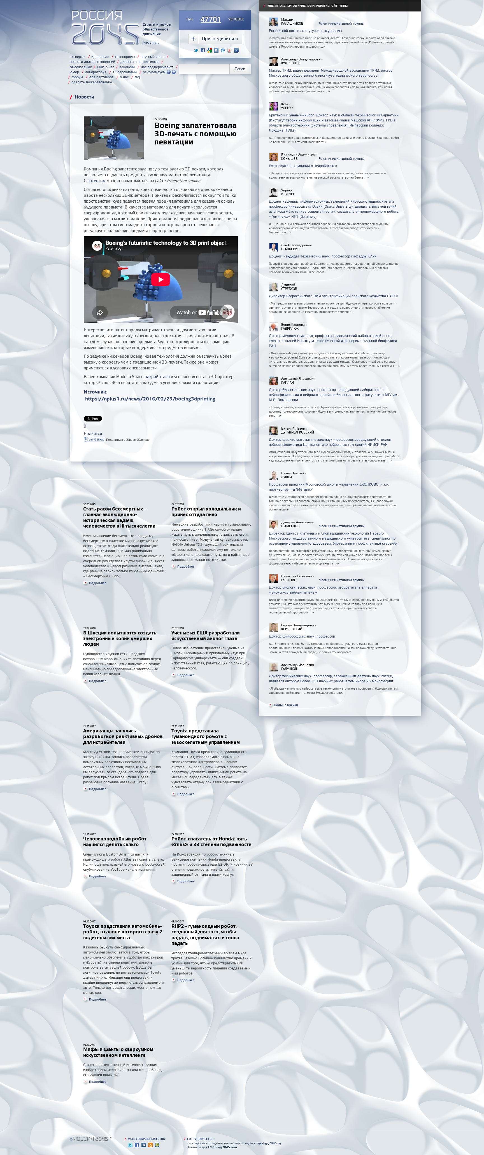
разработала (157, 376)
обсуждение (81, 66)
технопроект (125, 56)
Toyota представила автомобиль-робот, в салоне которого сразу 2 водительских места (122, 931)
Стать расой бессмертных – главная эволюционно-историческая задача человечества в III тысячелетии (119, 517)
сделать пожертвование (91, 82)
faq (137, 76)
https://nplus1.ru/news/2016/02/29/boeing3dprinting (150, 398)
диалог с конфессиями (139, 61)
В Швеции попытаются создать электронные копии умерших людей (119, 638)
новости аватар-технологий (92, 61)
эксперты (77, 56)
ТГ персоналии (125, 71)
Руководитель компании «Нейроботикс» (303, 165)
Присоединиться (220, 38)
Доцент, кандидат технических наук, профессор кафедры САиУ (322, 256)
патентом (96, 181)
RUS (146, 43)
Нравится (93, 433)
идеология (100, 56)
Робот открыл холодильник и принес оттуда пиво (206, 511)
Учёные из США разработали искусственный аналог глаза (205, 635)
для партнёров (101, 76)
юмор (74, 71)
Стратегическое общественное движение (157, 29)
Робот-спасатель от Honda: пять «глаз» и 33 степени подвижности (212, 841)
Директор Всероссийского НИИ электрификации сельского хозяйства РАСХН (333, 295)
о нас (124, 76)
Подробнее (97, 583)
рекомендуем (155, 71)
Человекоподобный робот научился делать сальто (114, 841)
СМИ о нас (105, 66)
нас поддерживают (157, 66)
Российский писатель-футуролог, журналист (306, 30)
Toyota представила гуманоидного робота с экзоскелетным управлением (205, 736)
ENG (155, 43)
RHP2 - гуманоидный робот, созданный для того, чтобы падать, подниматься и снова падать (205, 934)
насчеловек (215, 19)
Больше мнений (286, 705)
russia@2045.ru (269, 1143)
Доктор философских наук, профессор (302, 636)
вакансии (127, 66)
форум (77, 76)
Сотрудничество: (199, 1139)
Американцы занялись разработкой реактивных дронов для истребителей (122, 736)
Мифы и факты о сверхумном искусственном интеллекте (118, 1052)
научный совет (153, 56)
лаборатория (95, 71)
